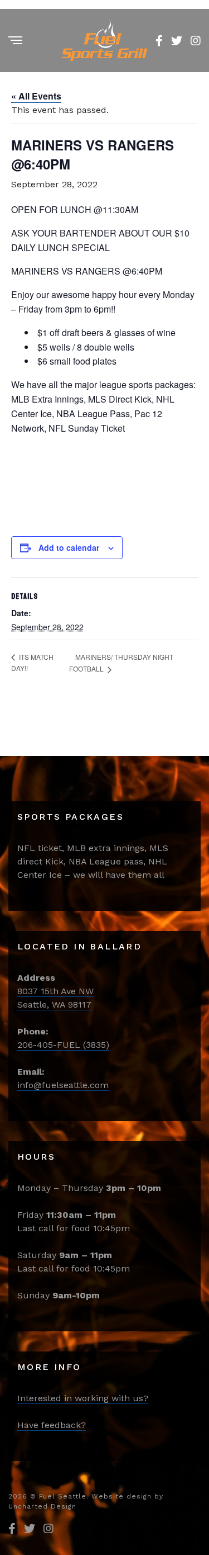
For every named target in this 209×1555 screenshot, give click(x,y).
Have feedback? (51, 1425)
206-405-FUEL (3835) (63, 1044)
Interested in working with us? (82, 1398)
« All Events (36, 95)
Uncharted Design (42, 1506)
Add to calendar (68, 547)
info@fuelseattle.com (63, 1085)
